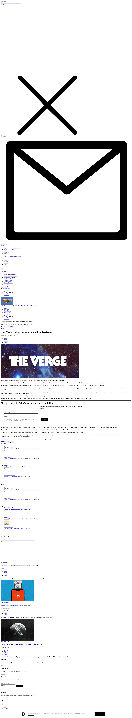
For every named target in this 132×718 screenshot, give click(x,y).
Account (3, 674)
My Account (4, 288)
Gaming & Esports (8, 281)
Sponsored (6, 465)
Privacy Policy (7, 710)
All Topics (6, 284)
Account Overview (8, 252)
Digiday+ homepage (9, 249)
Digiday (4, 335)
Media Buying (7, 311)
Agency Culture (7, 457)
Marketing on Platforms (9, 277)
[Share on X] (4, 442)
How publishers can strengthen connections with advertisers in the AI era (21, 518)
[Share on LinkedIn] (1, 442)
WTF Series (6, 293)
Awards (19, 256)
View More (3, 539)
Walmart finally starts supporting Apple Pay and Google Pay (16, 605)
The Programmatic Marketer (10, 276)
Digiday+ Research (8, 292)
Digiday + (6, 256)
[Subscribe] (66, 242)
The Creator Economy (9, 447)
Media (5, 308)
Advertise (6, 708)
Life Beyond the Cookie (9, 278)
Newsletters (6, 295)
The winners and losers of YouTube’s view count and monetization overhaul (22, 449)
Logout (5, 253)
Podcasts (11, 256)
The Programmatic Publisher (10, 274)
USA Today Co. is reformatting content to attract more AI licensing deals (18, 305)
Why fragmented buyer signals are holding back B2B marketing (19, 466)
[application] (66, 714)
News (2, 256)
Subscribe (3, 244)
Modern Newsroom (8, 283)
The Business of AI (8, 527)
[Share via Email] (6, 442)
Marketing (6, 309)
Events (15, 256)
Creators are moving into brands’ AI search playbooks (17, 528)
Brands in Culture (8, 280)
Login (7, 244)
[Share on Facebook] (3, 442)
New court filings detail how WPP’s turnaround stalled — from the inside (21, 458)
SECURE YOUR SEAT (7, 326)
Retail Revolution (5, 602)
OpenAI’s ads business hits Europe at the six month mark (17, 476)
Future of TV (7, 312)
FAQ (5, 250)
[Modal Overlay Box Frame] (66, 412)
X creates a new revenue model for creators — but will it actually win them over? (21, 644)
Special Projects (7, 291)
